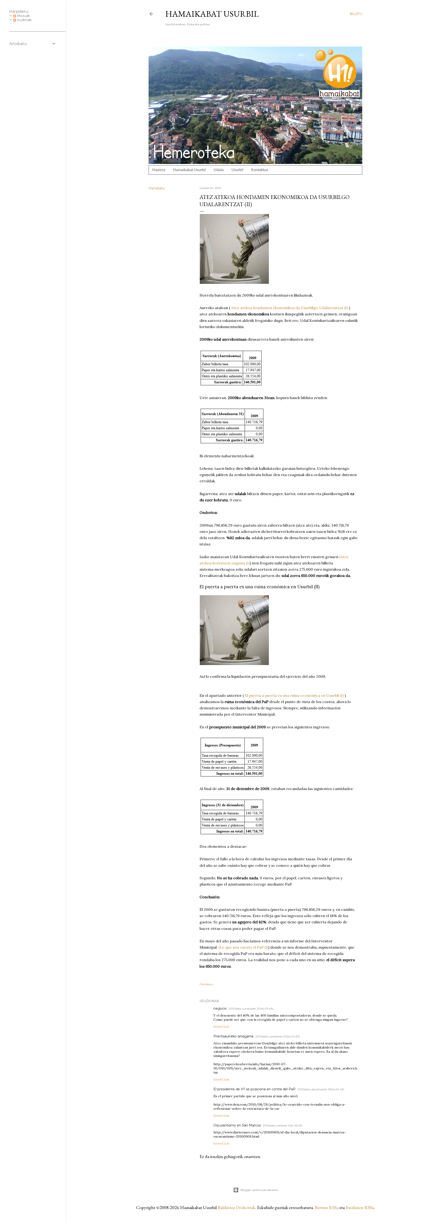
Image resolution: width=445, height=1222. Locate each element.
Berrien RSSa (326, 1207)
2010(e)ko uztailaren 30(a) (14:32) (277, 1036)
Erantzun (221, 1026)
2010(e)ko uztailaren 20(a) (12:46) (251, 1008)
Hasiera (158, 170)
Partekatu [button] (157, 188)
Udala (219, 170)
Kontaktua (259, 170)
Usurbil (237, 170)
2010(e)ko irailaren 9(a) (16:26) (282, 1125)
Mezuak (23, 16)
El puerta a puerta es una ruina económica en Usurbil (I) (294, 695)
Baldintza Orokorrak (236, 1207)
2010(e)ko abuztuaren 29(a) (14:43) (320, 1089)
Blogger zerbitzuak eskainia (259, 1190)
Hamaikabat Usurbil (212, 13)
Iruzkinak (24, 20)
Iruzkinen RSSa (360, 1207)
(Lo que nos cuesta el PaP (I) (243, 947)
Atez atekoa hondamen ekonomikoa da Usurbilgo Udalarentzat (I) (289, 307)
